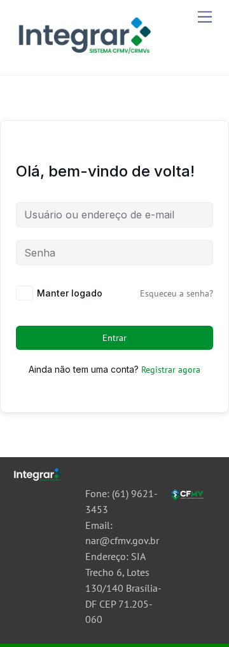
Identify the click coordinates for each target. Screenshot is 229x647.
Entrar (114, 338)
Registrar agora (170, 369)
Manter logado (69, 293)
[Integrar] (83, 56)
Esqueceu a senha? (176, 293)
